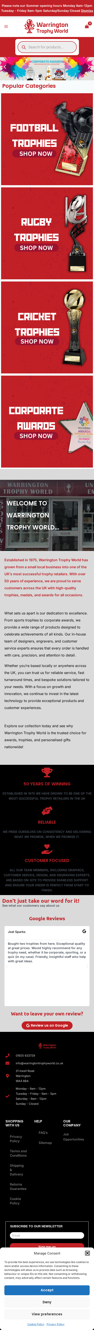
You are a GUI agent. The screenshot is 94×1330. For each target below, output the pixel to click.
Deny (47, 1302)
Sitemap (45, 1143)
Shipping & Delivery (17, 1169)
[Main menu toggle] (6, 26)
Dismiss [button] (87, 10)
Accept (47, 1290)
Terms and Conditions (18, 1153)
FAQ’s (43, 1133)
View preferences (47, 1314)
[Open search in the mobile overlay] (47, 47)
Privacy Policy (55, 1324)
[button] (87, 1253)
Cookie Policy (35, 1324)
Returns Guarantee (18, 1186)
